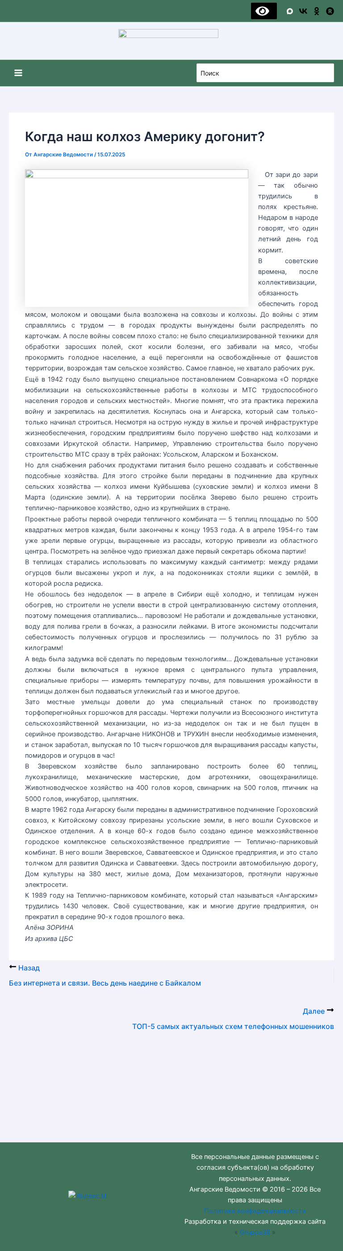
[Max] (290, 11)
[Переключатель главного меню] (18, 72)
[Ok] (317, 11)
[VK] (303, 11)
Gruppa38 (255, 1232)
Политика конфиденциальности (255, 1211)
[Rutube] (330, 11)
